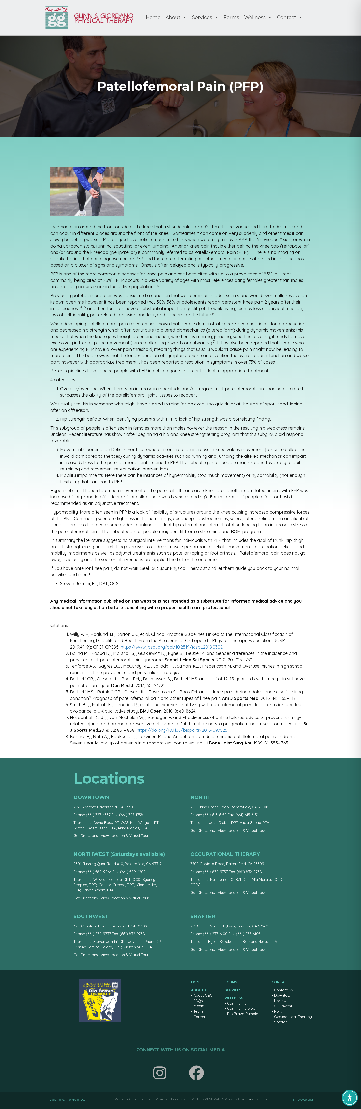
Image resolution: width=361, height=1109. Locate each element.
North (279, 1011)
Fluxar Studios (256, 1099)
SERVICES (233, 990)
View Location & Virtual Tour (125, 835)
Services (202, 17)
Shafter (280, 1022)
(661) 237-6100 (215, 933)
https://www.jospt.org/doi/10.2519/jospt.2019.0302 (172, 647)
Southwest (283, 1006)
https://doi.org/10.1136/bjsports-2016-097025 (182, 730)
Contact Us (283, 990)
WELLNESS (234, 997)
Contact (286, 17)
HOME (196, 982)
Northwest (283, 1000)
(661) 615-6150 (215, 814)
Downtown (283, 995)
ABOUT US (200, 990)
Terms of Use (76, 1099)
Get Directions (85, 835)
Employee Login (304, 1099)
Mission (200, 1006)
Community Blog (241, 1008)
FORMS (231, 982)
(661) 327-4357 (98, 814)
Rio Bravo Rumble (242, 1013)
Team (198, 1011)
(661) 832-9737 (215, 871)
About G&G (203, 995)
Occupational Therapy (293, 1016)
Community (236, 1003)
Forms (231, 17)
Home (153, 17)
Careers (201, 1016)
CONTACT (280, 982)
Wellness (255, 17)
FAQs (198, 1000)
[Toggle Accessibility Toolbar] (349, 1097)
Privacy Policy (55, 1099)
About (173, 17)
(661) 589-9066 (98, 871)
